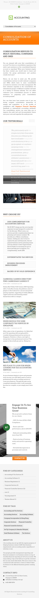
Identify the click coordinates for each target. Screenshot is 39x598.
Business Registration (11, 481)
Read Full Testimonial (20, 171)
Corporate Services (11, 485)
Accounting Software (11, 478)
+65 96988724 (12, 2)
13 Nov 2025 (6, 283)
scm (6, 492)
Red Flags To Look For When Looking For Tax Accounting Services (17, 368)
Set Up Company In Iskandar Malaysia (16, 529)
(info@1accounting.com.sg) (14, 579)
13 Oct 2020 (6, 372)
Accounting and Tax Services (13, 511)
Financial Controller (25, 522)
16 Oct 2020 (6, 328)
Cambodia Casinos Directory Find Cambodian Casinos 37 (17, 280)
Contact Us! (19, 458)
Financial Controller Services (14, 488)
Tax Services (26, 533)
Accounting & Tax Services (13, 474)
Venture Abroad (9, 499)
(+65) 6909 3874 (10, 582)
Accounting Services (10, 514)
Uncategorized (9, 496)
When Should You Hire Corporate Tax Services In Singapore (15, 323)
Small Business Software (11, 533)
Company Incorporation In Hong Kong (16, 518)
